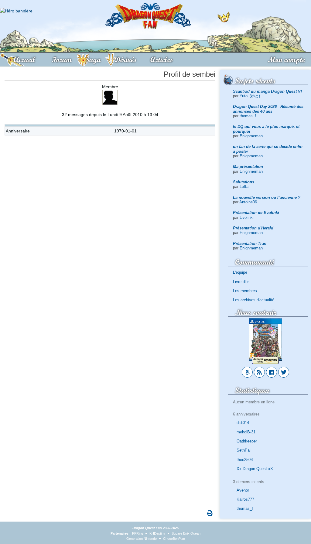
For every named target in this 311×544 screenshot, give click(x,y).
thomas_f (248, 116)
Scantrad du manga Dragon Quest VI (267, 91)
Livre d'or (241, 281)
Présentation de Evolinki (256, 212)
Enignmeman (251, 136)
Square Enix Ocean (186, 533)
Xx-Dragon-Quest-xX (255, 468)
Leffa (244, 186)
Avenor (243, 490)
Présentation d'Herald (253, 228)
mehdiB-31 (246, 432)
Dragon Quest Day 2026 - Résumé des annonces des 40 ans (268, 108)
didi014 (243, 422)
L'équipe (240, 272)
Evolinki (247, 217)
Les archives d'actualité (253, 300)
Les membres (245, 291)
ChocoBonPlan (174, 538)
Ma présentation (248, 166)
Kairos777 (245, 499)
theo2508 (245, 459)
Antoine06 (248, 202)
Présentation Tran (249, 243)
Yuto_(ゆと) (250, 96)
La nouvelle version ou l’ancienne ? (266, 197)
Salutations (243, 182)
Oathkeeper (247, 441)
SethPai (244, 450)
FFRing (137, 533)
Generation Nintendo (141, 538)
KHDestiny (157, 533)
